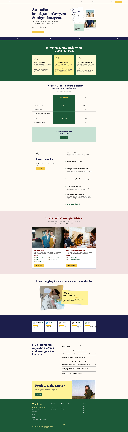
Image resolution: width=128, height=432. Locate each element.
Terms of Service (86, 426)
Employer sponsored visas (55, 407)
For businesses (53, 409)
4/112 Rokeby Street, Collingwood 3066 (38, 409)
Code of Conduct (93, 426)
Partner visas (39, 250)
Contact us (70, 407)
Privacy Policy (80, 426)
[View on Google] (34, 323)
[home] (10, 1)
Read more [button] (35, 330)
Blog (62, 407)
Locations (62, 409)
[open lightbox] (52, 297)
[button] (77, 1)
